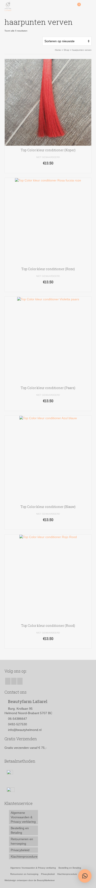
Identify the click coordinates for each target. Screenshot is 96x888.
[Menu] (88, 6)
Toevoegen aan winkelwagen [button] (48, 169)
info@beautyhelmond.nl (25, 730)
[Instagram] (14, 681)
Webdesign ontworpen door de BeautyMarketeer (29, 880)
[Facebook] (7, 681)
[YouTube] (20, 681)
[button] (85, 876)
